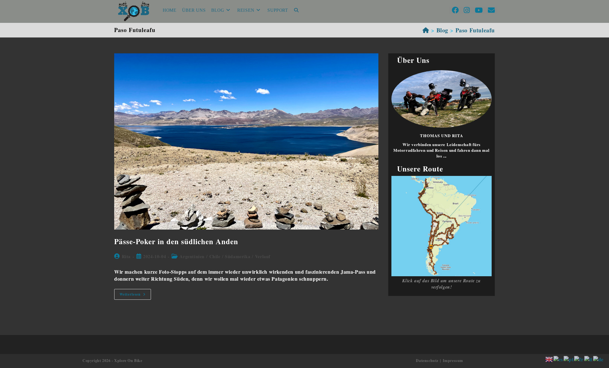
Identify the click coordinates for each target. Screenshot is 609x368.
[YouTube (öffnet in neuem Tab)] (478, 10)
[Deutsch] (598, 358)
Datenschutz (427, 360)
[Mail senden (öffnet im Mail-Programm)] (491, 10)
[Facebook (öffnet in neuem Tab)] (455, 10)
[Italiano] (588, 358)
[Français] (579, 358)
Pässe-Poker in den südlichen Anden (176, 241)
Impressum (453, 360)
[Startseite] (425, 30)
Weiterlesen (135, 295)
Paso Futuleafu (475, 30)
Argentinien (192, 256)
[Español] (558, 358)
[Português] (569, 358)
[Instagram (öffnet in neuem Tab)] (466, 10)
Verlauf (263, 256)
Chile (214, 256)
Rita (126, 256)
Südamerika (237, 256)
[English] (549, 358)
